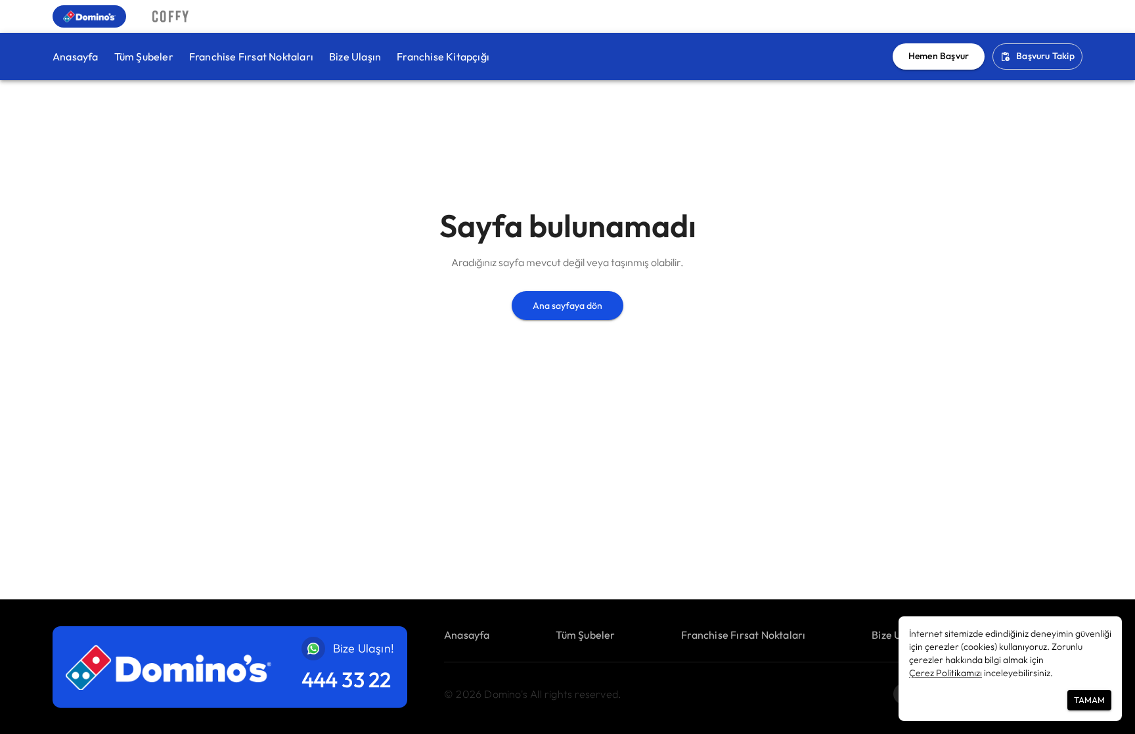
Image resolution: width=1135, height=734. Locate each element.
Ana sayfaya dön (567, 305)
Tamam (1089, 700)
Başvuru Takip (1045, 56)
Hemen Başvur (938, 56)
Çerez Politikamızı (945, 673)
